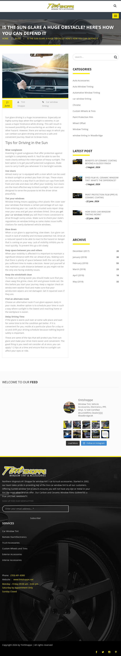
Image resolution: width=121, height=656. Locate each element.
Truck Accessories (11, 542)
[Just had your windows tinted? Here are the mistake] (67, 425)
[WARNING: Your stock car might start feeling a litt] (77, 434)
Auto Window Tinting (83, 86)
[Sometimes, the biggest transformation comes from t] (96, 434)
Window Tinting (80, 129)
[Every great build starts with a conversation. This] (86, 425)
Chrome (77, 105)
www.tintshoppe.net (23, 579)
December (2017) (96, 251)
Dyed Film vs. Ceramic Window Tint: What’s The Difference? (101, 179)
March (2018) (96, 269)
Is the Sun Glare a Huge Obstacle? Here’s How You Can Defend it (62, 38)
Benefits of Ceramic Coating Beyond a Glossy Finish (101, 162)
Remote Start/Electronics (14, 537)
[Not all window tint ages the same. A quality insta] (105, 425)
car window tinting (82, 98)
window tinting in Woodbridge (88, 135)
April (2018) (96, 275)
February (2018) (96, 263)
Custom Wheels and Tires (14, 548)
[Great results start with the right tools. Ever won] (96, 425)
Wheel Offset (79, 123)
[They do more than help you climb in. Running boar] (77, 425)
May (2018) (96, 281)
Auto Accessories (81, 80)
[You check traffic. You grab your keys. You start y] (86, 434)
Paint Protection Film (83, 117)
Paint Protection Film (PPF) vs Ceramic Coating (101, 196)
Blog (18, 38)
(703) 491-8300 (17, 575)
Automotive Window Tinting (86, 92)
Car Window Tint (10, 531)
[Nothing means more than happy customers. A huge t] (105, 434)
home (5, 38)
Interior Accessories (12, 560)
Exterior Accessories (12, 554)
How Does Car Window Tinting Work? (98, 213)
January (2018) (96, 257)
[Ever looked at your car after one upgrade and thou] (67, 434)
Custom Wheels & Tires (84, 111)
